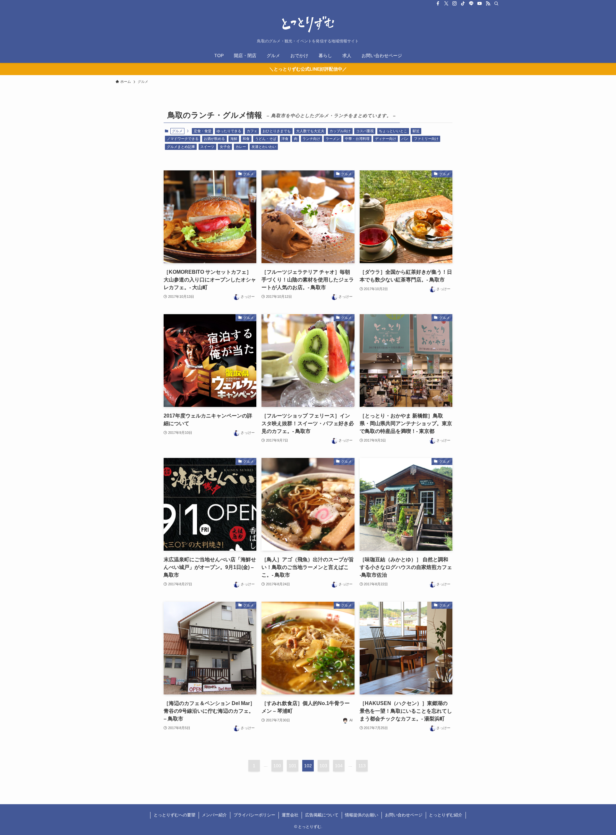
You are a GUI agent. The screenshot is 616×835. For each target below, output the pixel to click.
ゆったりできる (229, 131)
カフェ (252, 131)
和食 (246, 139)
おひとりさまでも (276, 131)
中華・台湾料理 (357, 139)
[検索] (496, 3)
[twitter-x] (446, 3)
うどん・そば (265, 139)
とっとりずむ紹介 (445, 815)
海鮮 (233, 139)
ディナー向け (385, 139)
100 (277, 765)
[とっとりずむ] (308, 24)
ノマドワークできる (183, 139)
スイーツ (207, 147)
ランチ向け (311, 139)
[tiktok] (463, 3)
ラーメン (333, 139)
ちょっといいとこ (393, 131)
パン (404, 139)
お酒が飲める (214, 139)
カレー (240, 147)
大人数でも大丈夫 (310, 131)
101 (292, 765)
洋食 (284, 139)
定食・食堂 (202, 131)
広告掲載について (321, 815)
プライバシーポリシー (254, 815)
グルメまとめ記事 (181, 147)
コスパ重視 (365, 131)
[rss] (488, 3)
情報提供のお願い (361, 815)
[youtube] (479, 3)
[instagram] (454, 3)
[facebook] (438, 3)
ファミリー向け (426, 139)
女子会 (225, 147)
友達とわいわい (264, 147)
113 (362, 765)
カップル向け (340, 131)
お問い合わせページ (404, 815)
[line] (471, 3)
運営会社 (290, 815)
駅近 (416, 131)
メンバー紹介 (214, 815)
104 (339, 765)
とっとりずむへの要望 (174, 815)
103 (323, 765)
